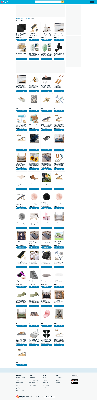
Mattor (29, 18)
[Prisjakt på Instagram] (42, 396)
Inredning (25, 18)
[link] (22, 31)
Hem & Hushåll (20, 18)
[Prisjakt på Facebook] (40, 396)
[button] (74, 376)
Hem (16, 18)
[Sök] (62, 2)
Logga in (92, 1)
